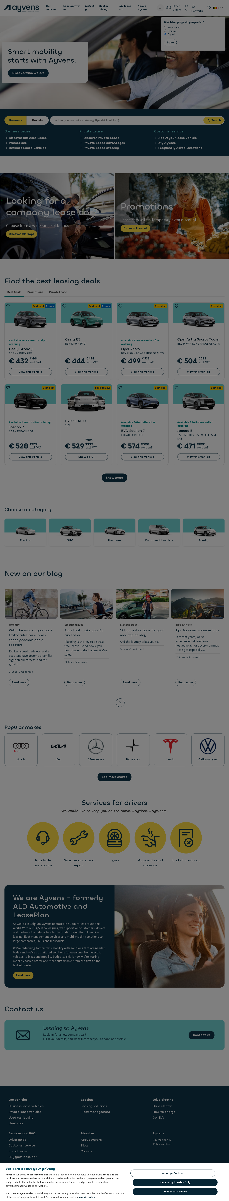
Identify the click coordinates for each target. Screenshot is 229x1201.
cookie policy (87, 1197)
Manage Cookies (173, 1173)
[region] (114, 1182)
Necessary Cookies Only (175, 1182)
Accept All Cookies (175, 1191)
